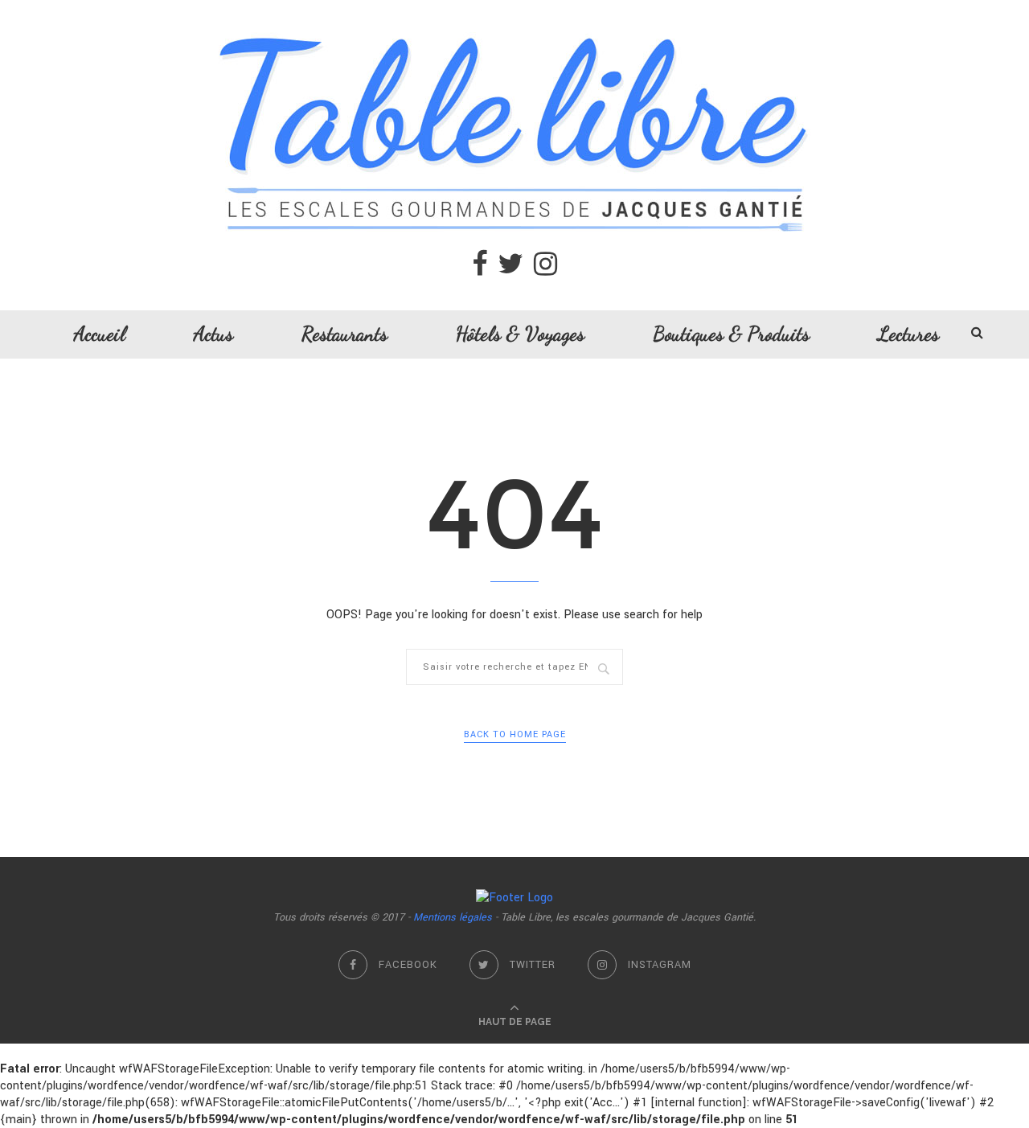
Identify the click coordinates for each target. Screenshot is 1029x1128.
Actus (213, 334)
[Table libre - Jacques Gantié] (514, 8)
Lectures (908, 334)
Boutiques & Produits (731, 334)
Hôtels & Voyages (520, 334)
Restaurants (344, 334)
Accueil (99, 334)
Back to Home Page (515, 734)
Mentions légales (452, 917)
